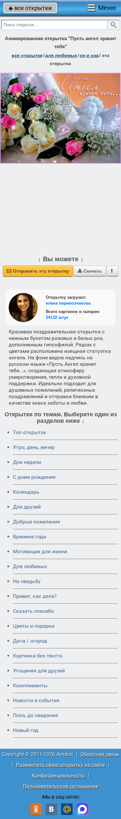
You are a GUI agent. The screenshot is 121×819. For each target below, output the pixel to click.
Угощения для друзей (39, 671)
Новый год (25, 730)
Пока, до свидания (35, 715)
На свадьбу (27, 581)
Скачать (90, 271)
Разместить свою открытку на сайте (60, 765)
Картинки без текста (37, 656)
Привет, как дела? (35, 596)
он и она (89, 55)
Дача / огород (30, 641)
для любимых (61, 55)
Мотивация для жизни (40, 551)
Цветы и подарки (34, 626)
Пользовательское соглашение (60, 786)
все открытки (30, 8)
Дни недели (27, 462)
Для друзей (27, 507)
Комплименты (30, 685)
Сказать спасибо (33, 611)
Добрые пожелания (36, 522)
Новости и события (36, 700)
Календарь (26, 492)
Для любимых (30, 566)
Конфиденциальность (58, 775)
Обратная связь (100, 754)
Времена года (29, 536)
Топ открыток (29, 432)
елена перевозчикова (68, 303)
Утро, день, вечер (34, 447)
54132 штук (57, 317)
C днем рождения (34, 477)
